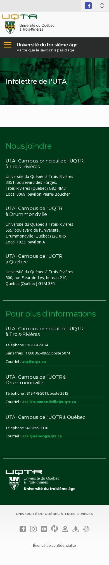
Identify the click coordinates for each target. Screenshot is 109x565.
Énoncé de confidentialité (54, 545)
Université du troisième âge (47, 45)
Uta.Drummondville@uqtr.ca (49, 401)
